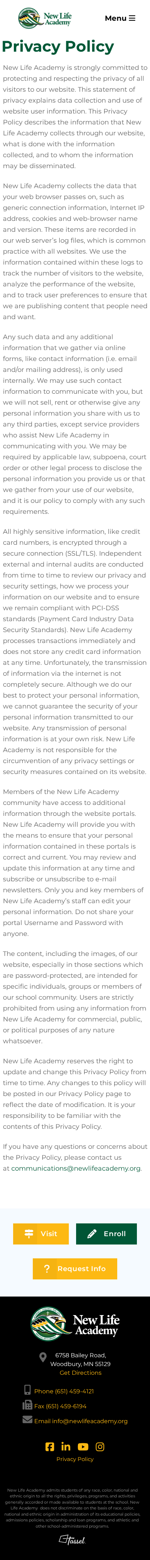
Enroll (115, 1234)
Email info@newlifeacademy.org (81, 1421)
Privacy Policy (75, 1459)
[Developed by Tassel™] (72, 1545)
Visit (49, 1234)
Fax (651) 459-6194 (60, 1406)
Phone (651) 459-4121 (64, 1391)
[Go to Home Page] (45, 18)
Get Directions (81, 1372)
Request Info (82, 1269)
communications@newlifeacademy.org (76, 1168)
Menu (117, 18)
